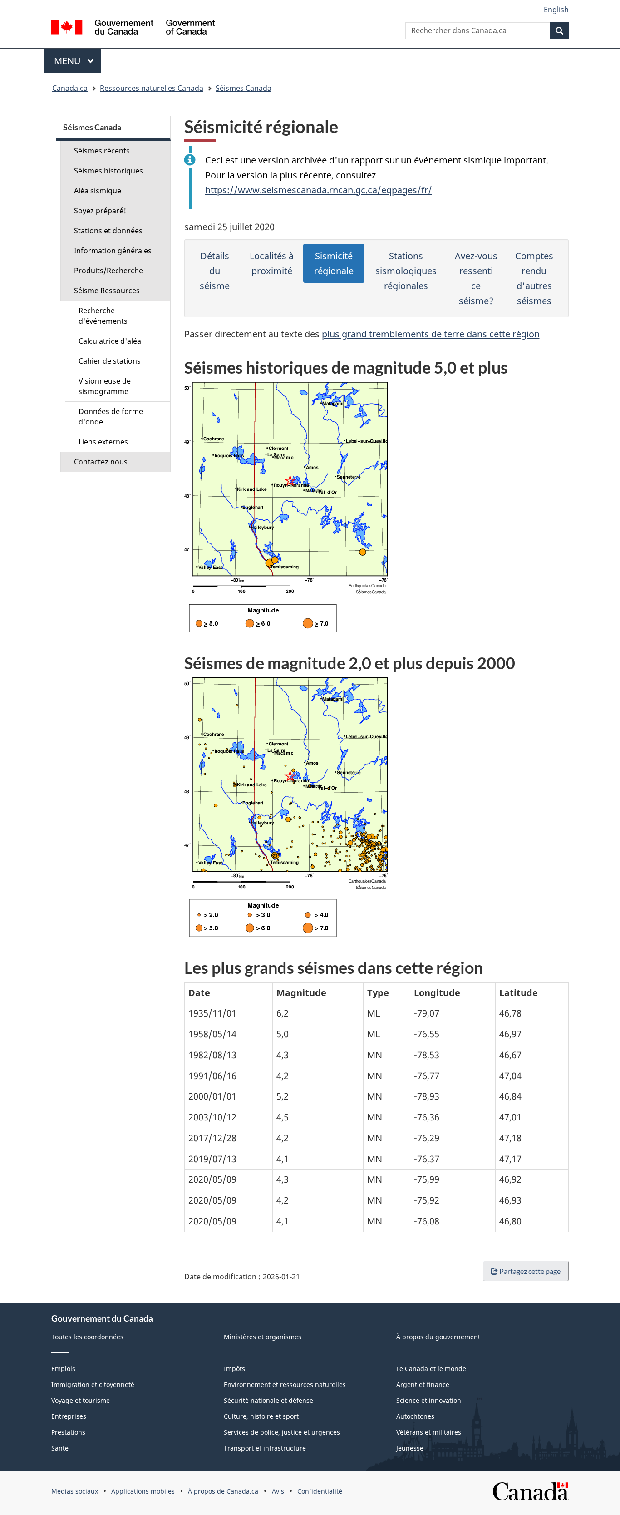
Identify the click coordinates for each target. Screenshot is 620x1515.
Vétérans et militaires (428, 1432)
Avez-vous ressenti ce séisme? (476, 278)
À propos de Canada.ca (223, 1491)
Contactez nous (101, 462)
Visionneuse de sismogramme (105, 386)
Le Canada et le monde (431, 1368)
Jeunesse (409, 1448)
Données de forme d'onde (111, 416)
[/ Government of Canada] (133, 28)
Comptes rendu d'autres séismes (534, 278)
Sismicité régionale (334, 263)
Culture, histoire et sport (261, 1416)
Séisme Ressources (107, 291)
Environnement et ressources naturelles (285, 1384)
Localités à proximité (272, 263)
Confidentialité (319, 1491)
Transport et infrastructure (265, 1448)
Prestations (68, 1432)
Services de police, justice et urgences (282, 1432)
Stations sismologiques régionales (406, 271)
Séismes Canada (243, 88)
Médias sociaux (74, 1491)
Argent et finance (422, 1384)
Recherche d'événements (103, 316)
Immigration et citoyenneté (92, 1384)
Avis (278, 1491)
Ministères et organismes (262, 1336)
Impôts (234, 1368)
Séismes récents (102, 151)
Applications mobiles (143, 1491)
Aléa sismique (97, 191)
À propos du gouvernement (438, 1336)
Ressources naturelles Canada (151, 88)
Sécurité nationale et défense (268, 1400)
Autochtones (415, 1416)
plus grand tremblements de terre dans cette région (431, 334)
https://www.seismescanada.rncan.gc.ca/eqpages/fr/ (318, 190)
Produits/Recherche (108, 271)
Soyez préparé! (100, 211)
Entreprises (68, 1416)
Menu (77, 60)
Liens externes (103, 442)
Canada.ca (70, 88)
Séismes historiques (108, 171)
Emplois (63, 1368)
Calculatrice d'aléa (110, 341)
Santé (60, 1448)
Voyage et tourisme (80, 1400)
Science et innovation (428, 1400)
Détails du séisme (215, 271)
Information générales (113, 251)
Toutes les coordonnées (87, 1336)
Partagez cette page (530, 1271)
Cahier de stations (110, 361)
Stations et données (108, 231)
